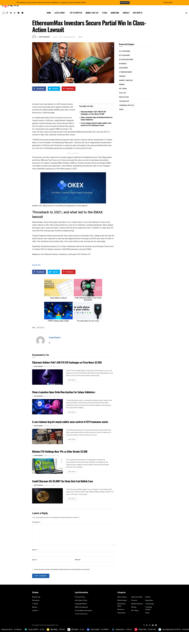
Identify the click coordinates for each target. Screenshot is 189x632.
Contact (126, 12)
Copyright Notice (81, 604)
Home (49, 12)
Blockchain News (126, 59)
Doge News (123, 68)
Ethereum (40, 328)
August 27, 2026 (50, 396)
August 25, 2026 (50, 456)
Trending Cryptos (126, 105)
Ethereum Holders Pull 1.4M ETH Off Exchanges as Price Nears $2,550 (93, 112)
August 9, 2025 (57, 37)
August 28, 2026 (50, 366)
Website (77, 560)
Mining (122, 84)
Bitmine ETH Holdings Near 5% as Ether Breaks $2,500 (59, 451)
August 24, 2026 (50, 485)
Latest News (59, 12)
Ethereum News (70, 37)
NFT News (123, 89)
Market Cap (36, 597)
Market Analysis (126, 80)
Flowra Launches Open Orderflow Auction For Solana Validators (97, 118)
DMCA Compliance (81, 607)
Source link (36, 265)
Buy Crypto (137, 12)
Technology (124, 101)
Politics (122, 93)
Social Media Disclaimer (83, 610)
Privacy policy (168, 2)
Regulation (124, 97)
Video (121, 109)
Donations (115, 12)
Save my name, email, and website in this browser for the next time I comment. (62, 569)
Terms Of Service (81, 614)
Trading (35, 604)
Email (35, 560)
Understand (125, 2)
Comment (36, 522)
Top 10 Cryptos (76, 12)
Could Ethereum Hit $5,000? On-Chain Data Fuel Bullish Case (62, 481)
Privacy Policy (80, 597)
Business (123, 64)
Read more (71, 380)
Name (35, 550)
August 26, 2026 (50, 426)
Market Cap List (92, 12)
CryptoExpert (44, 37)
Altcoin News (124, 51)
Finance (122, 76)
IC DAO (104, 12)
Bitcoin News (124, 55)
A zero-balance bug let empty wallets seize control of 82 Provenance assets (96, 124)
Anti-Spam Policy (81, 600)
